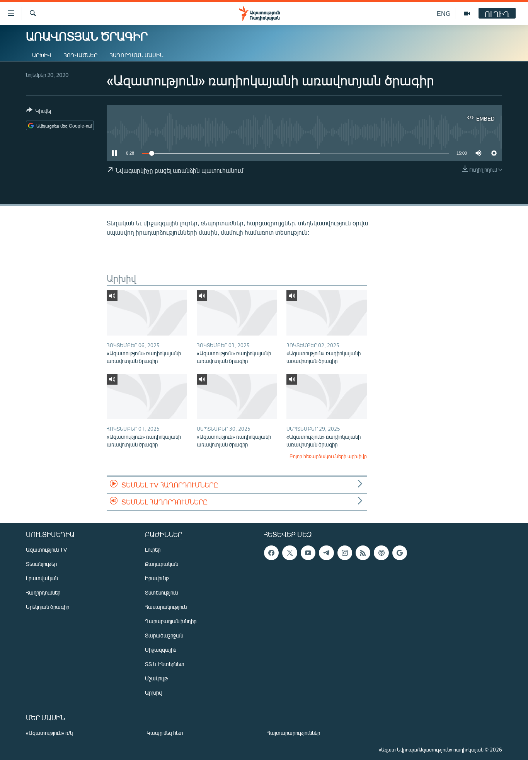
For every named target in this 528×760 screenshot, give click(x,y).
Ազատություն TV (46, 549)
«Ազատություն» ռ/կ (49, 732)
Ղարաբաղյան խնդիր (170, 621)
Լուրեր (152, 549)
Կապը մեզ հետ (164, 732)
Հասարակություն (166, 606)
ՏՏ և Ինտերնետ (164, 664)
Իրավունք (157, 578)
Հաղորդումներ (43, 592)
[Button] (38, 112)
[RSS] (363, 552)
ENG (443, 13)
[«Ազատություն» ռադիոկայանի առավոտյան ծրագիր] (147, 313)
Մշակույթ (156, 678)
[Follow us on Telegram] (326, 552)
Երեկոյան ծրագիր (47, 606)
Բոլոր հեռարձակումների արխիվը (328, 456)
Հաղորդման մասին (137, 55)
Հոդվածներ (80, 55)
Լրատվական (42, 578)
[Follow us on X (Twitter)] (289, 552)
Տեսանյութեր (41, 564)
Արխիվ (41, 55)
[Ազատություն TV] (467, 13)
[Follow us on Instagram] (344, 552)
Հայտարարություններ (293, 732)
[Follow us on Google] (399, 552)
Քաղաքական (161, 564)
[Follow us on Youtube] (308, 552)
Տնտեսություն (161, 592)
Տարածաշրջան (164, 635)
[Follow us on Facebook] (271, 552)
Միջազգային (160, 649)
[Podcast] (381, 552)
